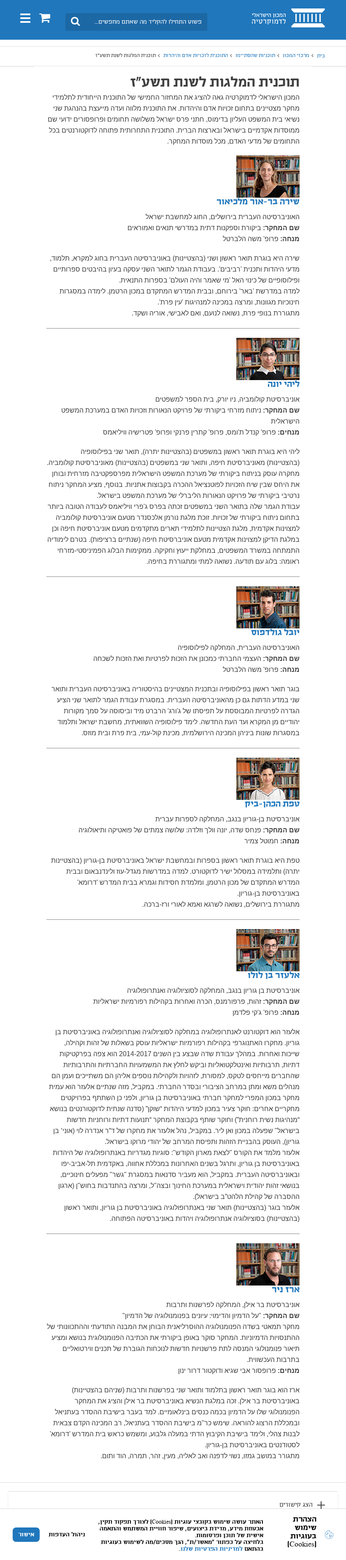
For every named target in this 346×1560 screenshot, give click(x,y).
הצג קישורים (296, 1505)
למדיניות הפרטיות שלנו (212, 1549)
